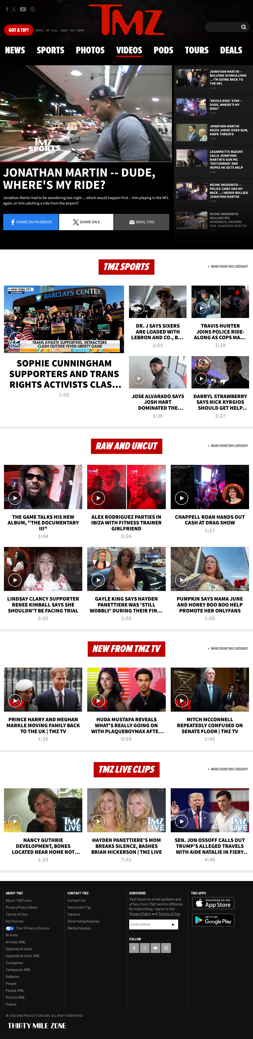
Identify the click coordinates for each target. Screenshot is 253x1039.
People (11, 984)
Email (144, 221)
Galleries (12, 977)
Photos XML (15, 997)
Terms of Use (16, 914)
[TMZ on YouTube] (155, 948)
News (15, 51)
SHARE (90, 221)
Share (34, 221)
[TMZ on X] (14, 9)
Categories (14, 963)
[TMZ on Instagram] (32, 9)
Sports (50, 51)
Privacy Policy (140, 914)
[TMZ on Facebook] (7, 9)
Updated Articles (19, 949)
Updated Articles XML (23, 956)
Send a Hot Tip (79, 907)
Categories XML (18, 970)
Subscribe (173, 924)
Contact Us (76, 901)
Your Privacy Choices (32, 928)
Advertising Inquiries (83, 921)
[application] (86, 113)
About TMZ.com (19, 901)
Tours (197, 51)
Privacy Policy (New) (22, 907)
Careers (73, 914)
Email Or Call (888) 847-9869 (60, 30)
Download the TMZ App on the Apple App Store (213, 903)
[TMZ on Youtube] (23, 9)
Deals (231, 51)
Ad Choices (14, 921)
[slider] (86, 161)
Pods (163, 51)
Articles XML (16, 942)
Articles (12, 935)
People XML (15, 991)
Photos (90, 51)
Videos (129, 51)
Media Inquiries (79, 928)
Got (19, 30)
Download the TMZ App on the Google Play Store (213, 920)
